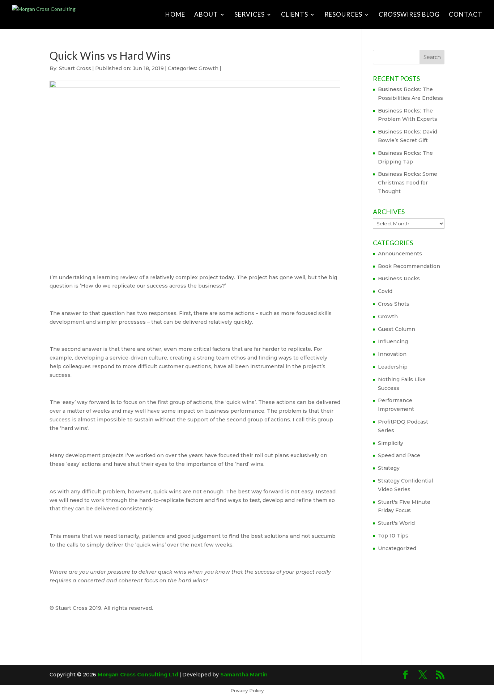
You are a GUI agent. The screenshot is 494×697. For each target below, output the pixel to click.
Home (175, 15)
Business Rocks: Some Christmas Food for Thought (407, 183)
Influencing (393, 341)
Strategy (389, 468)
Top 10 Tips (393, 535)
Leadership (393, 367)
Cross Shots (393, 304)
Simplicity (390, 443)
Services (249, 15)
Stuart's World (396, 523)
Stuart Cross (75, 68)
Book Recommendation (409, 266)
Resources (343, 15)
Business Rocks (399, 278)
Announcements (400, 253)
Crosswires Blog (409, 15)
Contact (465, 15)
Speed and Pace (399, 455)
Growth (208, 68)
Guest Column (396, 329)
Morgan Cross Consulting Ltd (138, 674)
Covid (385, 291)
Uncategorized (397, 548)
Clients (294, 15)
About (206, 15)
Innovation (392, 354)
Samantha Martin (244, 674)
